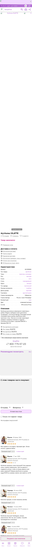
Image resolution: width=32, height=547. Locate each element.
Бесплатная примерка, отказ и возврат (14, 258)
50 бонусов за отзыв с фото (11, 263)
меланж (29, 283)
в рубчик (28, 288)
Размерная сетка (8, 245)
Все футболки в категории (10, 327)
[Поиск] (22, 9)
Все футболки (10, 331)
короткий (28, 290)
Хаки (30, 300)
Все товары (9, 329)
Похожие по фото (16, 229)
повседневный (27, 281)
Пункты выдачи (7, 253)
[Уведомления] (29, 6)
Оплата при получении (9, 260)
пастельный (27, 286)
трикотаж (22, 274)
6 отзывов (6, 236)
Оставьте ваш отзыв (16, 411)
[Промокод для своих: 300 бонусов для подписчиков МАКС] (16, 2)
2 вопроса (15, 236)
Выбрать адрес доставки (9, 6)
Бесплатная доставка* (9, 251)
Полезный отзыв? (8, 451)
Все (30, 352)
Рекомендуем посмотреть (12, 351)
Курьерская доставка (9, 256)
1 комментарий (20, 451)
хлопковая (28, 274)
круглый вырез (27, 293)
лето (30, 279)
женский (28, 276)
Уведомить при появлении (16, 539)
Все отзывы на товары (12, 334)
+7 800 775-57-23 (16, 344)
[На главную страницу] (2, 9)
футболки (28, 272)
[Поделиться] (29, 9)
